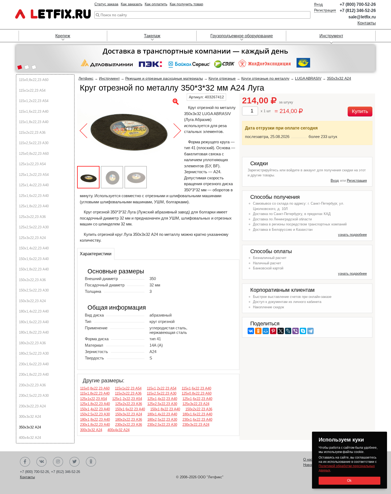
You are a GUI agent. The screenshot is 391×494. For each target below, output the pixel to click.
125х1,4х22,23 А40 (34, 185)
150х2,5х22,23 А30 (34, 290)
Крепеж (62, 36)
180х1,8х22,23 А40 (34, 332)
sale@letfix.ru (362, 17)
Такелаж (152, 36)
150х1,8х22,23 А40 (34, 269)
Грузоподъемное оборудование (241, 36)
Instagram (58, 462)
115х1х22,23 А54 (32, 90)
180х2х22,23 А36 (32, 343)
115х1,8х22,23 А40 (33, 122)
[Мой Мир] (266, 331)
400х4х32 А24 (30, 438)
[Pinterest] (273, 331)
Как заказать (131, 4)
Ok (349, 481)
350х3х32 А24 (30, 427)
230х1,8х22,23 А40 (34, 374)
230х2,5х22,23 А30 (34, 396)
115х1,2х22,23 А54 (33, 101)
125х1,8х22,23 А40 (34, 206)
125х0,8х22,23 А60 (34, 154)
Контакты (366, 23)
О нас (308, 459)
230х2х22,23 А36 (32, 385)
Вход (318, 4)
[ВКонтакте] (251, 331)
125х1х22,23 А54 (32, 164)
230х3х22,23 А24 (32, 406)
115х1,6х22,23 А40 (33, 112)
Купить (360, 111)
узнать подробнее (352, 235)
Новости (310, 465)
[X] (280, 331)
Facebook (25, 462)
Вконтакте (41, 462)
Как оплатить (156, 4)
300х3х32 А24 (30, 417)
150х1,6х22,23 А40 (34, 259)
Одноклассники (91, 462)
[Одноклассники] (258, 331)
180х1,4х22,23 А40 (34, 311)
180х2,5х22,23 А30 (34, 353)
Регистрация (325, 10)
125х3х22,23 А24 (32, 238)
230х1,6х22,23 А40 (34, 364)
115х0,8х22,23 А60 (33, 80)
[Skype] (303, 331)
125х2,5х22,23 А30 (34, 227)
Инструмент (331, 36)
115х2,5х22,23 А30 (33, 143)
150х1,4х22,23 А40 (34, 248)
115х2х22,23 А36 (32, 133)
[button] (19, 68)
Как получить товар (186, 4)
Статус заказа (106, 4)
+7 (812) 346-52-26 (358, 10)
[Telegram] (310, 331)
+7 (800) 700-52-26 (358, 4)
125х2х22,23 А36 (32, 217)
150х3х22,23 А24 (32, 301)
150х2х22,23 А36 (32, 280)
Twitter (74, 462)
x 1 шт (266, 111)
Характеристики (95, 254)
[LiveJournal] (288, 331)
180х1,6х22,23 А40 (34, 322)
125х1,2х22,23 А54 (34, 175)
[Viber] (295, 331)
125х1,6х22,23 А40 (34, 196)
